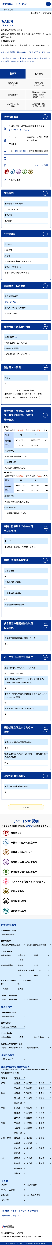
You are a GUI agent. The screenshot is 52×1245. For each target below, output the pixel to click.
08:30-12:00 (9, 354)
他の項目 (21, 988)
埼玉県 (17, 1097)
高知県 (17, 1153)
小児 (36, 965)
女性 (19, 975)
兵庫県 (29, 1128)
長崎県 (41, 1158)
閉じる (26, 807)
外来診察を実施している (15, 467)
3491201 (8, 250)
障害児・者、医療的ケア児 (29, 970)
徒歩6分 (33, 546)
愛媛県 (41, 1148)
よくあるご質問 (34, 1194)
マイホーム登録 (8, 1190)
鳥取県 (17, 1138)
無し (6, 688)
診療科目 (21, 955)
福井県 (17, 1112)
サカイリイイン (11, 209)
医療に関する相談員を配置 (16, 786)
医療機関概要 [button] (11, 116)
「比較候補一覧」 (25, 45)
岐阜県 (17, 1118)
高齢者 (20, 965)
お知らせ (5, 1194)
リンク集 (5, 1200)
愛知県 (41, 1118)
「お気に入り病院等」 (33, 34)
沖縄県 (17, 1173)
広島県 (17, 1143)
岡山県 (41, 1138)
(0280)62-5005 (21, 150)
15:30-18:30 (22, 342)
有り (6, 576)
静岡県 (29, 1118)
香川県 (29, 1148)
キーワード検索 (8, 934)
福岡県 (17, 1158)
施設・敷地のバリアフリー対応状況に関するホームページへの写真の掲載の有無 (25, 681)
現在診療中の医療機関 (11, 944)
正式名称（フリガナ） (14, 203)
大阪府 (17, 1128)
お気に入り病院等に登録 (11, 29)
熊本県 (17, 1163)
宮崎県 (41, 1163)
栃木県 (29, 1092)
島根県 (29, 1138)
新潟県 (17, 1107)
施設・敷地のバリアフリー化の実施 (19, 667)
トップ (3, 10)
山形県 (29, 1087)
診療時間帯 (9, 337)
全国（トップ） (8, 1059)
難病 (36, 975)
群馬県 (41, 1092)
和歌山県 (18, 1133)
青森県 (17, 1082)
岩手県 (29, 1082)
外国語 (20, 960)
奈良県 (41, 1128)
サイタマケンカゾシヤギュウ (17, 272)
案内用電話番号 (11, 296)
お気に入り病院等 (9, 999)
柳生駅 (25, 546)
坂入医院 (8, 220)
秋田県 (17, 1087)
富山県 (29, 1107)
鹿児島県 (18, 1168)
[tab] (13, 74)
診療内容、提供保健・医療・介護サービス (39, 94)
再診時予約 (9, 450)
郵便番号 (8, 244)
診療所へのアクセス (13, 84)
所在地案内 (33, 1210)
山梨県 (29, 1112)
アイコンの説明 (41, 165)
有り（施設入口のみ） (14, 673)
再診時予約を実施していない (17, 456)
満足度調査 (32, 1184)
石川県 (41, 1107)
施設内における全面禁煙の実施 (18, 742)
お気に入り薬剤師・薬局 (11, 1047)
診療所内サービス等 (39, 84)
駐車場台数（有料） (13, 582)
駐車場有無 (9, 570)
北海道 (17, 1077)
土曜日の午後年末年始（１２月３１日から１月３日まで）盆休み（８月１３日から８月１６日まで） (23, 394)
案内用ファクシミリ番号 (15, 307)
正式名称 (8, 215)
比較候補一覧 (33, 999)
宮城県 (41, 1082)
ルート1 (7, 541)
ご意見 (4, 1184)
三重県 (17, 1123)
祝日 (18, 390)
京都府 (41, 1123)
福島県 (41, 1087)
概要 (13, 74)
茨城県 (17, 1092)
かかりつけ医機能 (13, 105)
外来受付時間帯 (11, 348)
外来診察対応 (10, 462)
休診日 (7, 377)
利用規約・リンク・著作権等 (13, 1210)
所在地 (7, 255)
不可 (6, 643)
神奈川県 (18, 1102)
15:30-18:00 (22, 354)
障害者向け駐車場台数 (14, 604)
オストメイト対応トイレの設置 (18, 708)
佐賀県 (29, 1158)
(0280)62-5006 (11, 313)
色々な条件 (39, 1037)
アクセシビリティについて (12, 1215)
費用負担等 (13, 94)
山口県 (29, 1143)
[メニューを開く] (48, 4)
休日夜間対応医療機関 (36, 944)
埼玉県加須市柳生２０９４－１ (18, 261)
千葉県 (29, 1097)
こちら (29, 825)
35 (5, 598)
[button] (26, 193)
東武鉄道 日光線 (12, 546)
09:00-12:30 (9, 342)
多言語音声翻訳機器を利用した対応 (19, 638)
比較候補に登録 (8, 41)
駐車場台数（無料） (13, 593)
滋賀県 (29, 1123)
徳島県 (17, 1148)
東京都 (41, 1097)
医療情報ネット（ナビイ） (15, 4)
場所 (36, 955)
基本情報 (39, 73)
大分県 (29, 1163)
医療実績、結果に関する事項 (39, 105)
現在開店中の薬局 (9, 1026)
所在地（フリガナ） (13, 267)
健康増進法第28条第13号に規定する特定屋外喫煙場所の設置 (25, 755)
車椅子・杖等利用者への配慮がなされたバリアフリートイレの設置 (25, 695)
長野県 (41, 1112)
